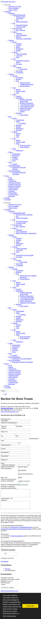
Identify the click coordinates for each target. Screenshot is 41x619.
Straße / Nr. (4, 431)
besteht (20, 477)
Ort (2, 436)
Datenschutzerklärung (17, 536)
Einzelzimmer (22, 470)
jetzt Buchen (4, 561)
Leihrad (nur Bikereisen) (25, 474)
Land (2, 440)
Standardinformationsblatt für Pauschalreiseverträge (16, 529)
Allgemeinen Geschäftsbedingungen (21, 527)
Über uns (7, 568)
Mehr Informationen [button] (9, 616)
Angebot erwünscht (24, 481)
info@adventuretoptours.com (9, 411)
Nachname (19, 426)
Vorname (3, 426)
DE (6, 394)
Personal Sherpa (23, 467)
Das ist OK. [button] (30, 606)
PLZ (17, 436)
